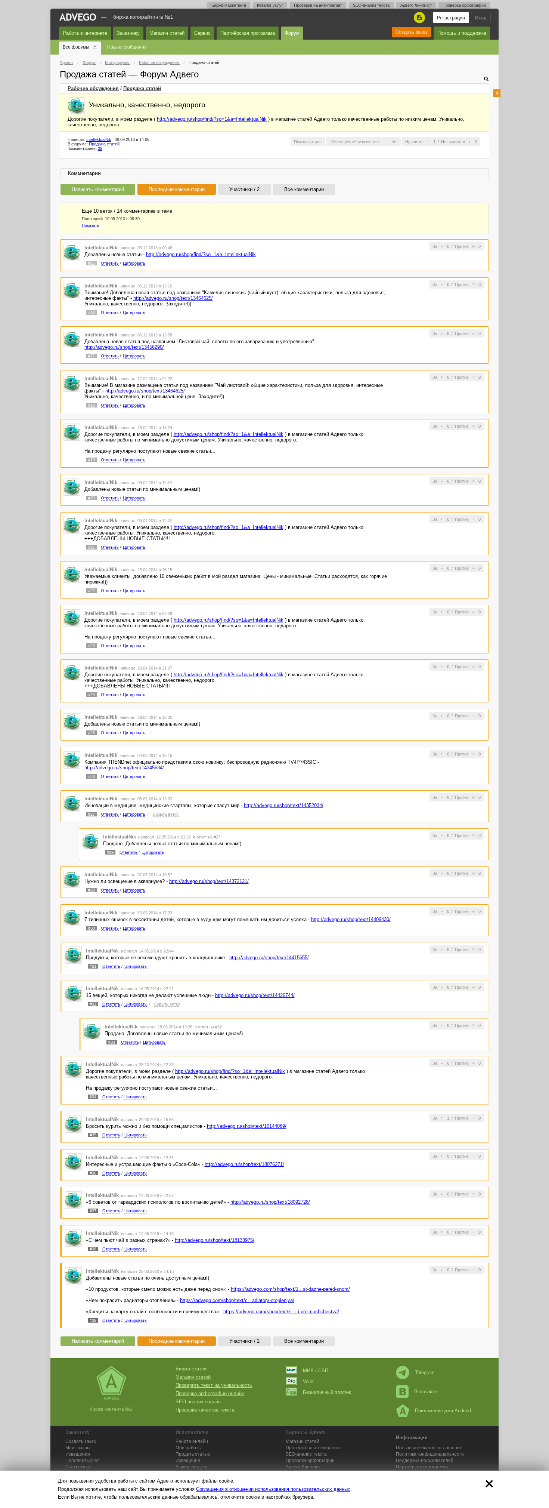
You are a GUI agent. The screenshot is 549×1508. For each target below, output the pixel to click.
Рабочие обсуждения (93, 88)
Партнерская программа (422, 1466)
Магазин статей (166, 33)
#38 (93, 1249)
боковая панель (496, 93)
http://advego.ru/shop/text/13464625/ (173, 298)
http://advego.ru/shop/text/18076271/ (244, 1164)
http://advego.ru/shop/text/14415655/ (269, 957)
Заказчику (128, 33)
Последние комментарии (177, 189)
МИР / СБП (315, 1370)
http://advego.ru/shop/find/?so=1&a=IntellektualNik (212, 119)
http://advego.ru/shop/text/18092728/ (270, 1202)
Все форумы (76, 47)
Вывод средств (191, 1466)
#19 (91, 460)
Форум (292, 33)
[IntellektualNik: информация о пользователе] (76, 105)
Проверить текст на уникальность (214, 1385)
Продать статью (193, 1454)
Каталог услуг (270, 5)
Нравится (414, 141)
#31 (93, 966)
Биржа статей (191, 1369)
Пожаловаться (308, 141)
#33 (111, 1042)
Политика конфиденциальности (430, 1454)
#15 (91, 263)
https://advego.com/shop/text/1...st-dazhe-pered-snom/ (290, 1289)
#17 (91, 356)
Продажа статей (142, 88)
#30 (91, 928)
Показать (90, 225)
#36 (93, 1173)
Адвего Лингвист (416, 5)
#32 (93, 1004)
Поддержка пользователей (424, 1460)
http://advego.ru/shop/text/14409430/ (351, 919)
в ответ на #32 (208, 1027)
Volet (308, 1381)
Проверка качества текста (205, 1410)
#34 (93, 1097)
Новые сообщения (127, 47)
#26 (91, 776)
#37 (93, 1211)
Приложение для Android (443, 1410)
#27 (91, 814)
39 (100, 148)
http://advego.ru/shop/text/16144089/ (246, 1126)
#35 (93, 1135)
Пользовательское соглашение (429, 1447)
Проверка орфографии (464, 5)
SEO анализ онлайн (198, 1401)
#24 (91, 694)
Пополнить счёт (82, 1460)
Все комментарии (304, 189)
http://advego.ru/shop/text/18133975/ (214, 1240)
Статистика (77, 1466)
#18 (91, 405)
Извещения (77, 1454)
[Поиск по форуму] (486, 78)
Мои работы (189, 1447)
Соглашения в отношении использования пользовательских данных (273, 1489)
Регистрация (451, 18)
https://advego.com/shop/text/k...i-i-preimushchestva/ (281, 1311)
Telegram (425, 1372)
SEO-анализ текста (371, 5)
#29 (110, 852)
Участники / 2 (244, 189)
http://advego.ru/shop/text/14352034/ (283, 805)
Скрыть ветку (166, 814)
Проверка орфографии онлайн (210, 1393)
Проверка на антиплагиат (318, 5)
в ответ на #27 (206, 837)
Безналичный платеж (327, 1392)
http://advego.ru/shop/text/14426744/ (255, 995)
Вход (481, 18)
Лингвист (303, 1466)
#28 (91, 890)
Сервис (202, 33)
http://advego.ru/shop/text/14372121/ (209, 881)
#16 (91, 312)
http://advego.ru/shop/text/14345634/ (124, 767)
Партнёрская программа (247, 33)
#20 (91, 498)
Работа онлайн (192, 1441)
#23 (91, 645)
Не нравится (453, 141)
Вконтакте (425, 1391)
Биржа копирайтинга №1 (143, 17)
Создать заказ (412, 32)
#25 (91, 732)
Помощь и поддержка (461, 33)
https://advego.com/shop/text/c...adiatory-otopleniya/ (237, 1300)
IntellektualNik (98, 139)
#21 (91, 547)
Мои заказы (77, 1447)
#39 (93, 1320)
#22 (91, 590)
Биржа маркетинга (228, 5)
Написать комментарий (98, 189)
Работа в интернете (85, 33)
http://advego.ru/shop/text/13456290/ (124, 347)
